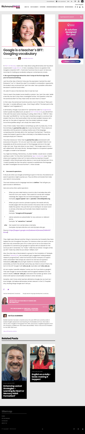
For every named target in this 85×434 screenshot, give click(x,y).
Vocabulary (17, 293)
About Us (4, 423)
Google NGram (17, 68)
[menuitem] (61, 1)
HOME (3, 416)
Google (24, 293)
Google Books (46, 110)
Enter (76, 4)
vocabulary (46, 293)
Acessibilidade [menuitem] (50, 1)
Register (81, 4)
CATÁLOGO (5, 421)
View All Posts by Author (10, 331)
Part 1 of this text (10, 66)
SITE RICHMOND (6, 418)
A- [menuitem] (71, 1)
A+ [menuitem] (68, 1)
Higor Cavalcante (38, 156)
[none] (75, 1)
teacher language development (34, 293)
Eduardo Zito (15, 255)
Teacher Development (8, 293)
